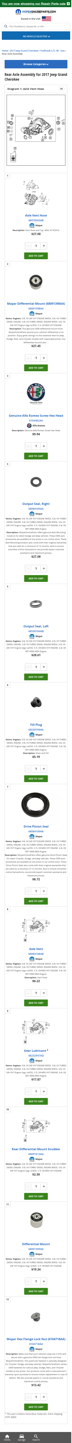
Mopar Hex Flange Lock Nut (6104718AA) (36, 1339)
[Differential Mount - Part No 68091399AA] (36, 1222)
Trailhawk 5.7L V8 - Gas (52, 50)
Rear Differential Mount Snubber (36, 1149)
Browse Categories (34, 64)
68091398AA (36, 308)
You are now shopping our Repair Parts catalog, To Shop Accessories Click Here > (32, 3)
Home (5, 50)
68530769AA (36, 729)
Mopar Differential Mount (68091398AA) (36, 304)
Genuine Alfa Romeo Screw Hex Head (36, 416)
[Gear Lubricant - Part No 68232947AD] (36, 1028)
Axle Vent (36, 949)
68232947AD (36, 1055)
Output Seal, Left (36, 626)
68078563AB (36, 220)
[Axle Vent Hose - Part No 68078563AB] (36, 193)
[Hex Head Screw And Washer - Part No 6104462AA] (36, 393)
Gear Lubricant (35, 1051)
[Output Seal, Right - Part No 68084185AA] (36, 481)
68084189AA (36, 831)
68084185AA (36, 508)
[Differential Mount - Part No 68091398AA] (36, 281)
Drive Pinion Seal (36, 826)
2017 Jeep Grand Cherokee (24, 50)
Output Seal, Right (36, 504)
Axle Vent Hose (36, 215)
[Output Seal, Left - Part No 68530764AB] (36, 604)
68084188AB (36, 954)
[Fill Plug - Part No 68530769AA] (36, 702)
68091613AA (36, 1154)
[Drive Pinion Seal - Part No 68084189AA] (36, 804)
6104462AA (36, 420)
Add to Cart (36, 255)
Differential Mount (36, 1244)
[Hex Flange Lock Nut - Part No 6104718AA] (36, 1317)
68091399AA (36, 1249)
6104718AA (36, 1344)
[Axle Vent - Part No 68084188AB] (36, 926)
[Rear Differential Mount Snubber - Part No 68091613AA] (36, 1127)
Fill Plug (36, 725)
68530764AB (36, 631)
